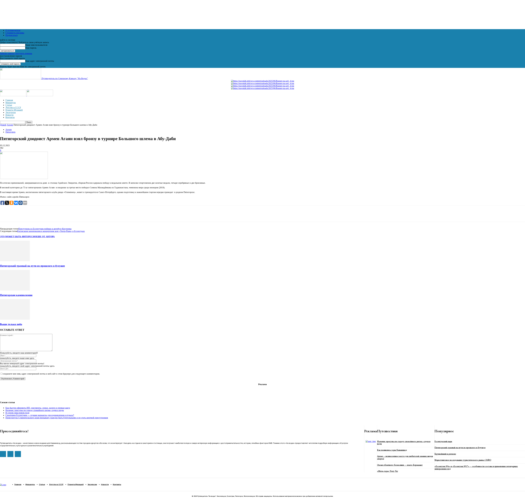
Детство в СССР (13, 107)
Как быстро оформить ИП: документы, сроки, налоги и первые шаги (37, 408)
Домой (3, 125)
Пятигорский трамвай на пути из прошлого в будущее (32, 265)
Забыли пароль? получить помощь (16, 53)
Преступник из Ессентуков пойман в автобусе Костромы (45, 229)
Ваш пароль (30, 48)
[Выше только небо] (15, 319)
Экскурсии (10, 112)
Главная (9, 100)
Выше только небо (11, 324)
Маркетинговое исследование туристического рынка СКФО (462, 460)
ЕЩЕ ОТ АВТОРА (45, 236)
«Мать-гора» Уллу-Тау (387, 471)
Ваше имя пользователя (36, 45)
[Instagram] (10, 454)
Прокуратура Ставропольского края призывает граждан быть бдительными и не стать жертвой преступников (56, 418)
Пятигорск (10, 132)
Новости (9, 115)
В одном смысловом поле (17, 413)
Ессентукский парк (443, 441)
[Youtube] (3, 454)
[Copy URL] (33, 216)
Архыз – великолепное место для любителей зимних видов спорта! (405, 457)
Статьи (8, 105)
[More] (43, 216)
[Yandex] (18, 454)
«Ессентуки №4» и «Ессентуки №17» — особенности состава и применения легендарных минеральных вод (476, 467)
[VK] (24, 216)
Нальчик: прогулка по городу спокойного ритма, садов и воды (34, 410)
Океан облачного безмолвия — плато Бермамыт (400, 464)
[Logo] (13, 95)
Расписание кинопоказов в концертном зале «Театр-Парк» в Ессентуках (51, 231)
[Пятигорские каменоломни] (15, 290)
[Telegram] (14, 216)
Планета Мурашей (14, 110)
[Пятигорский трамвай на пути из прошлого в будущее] (15, 260)
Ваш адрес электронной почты (39, 61)
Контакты (10, 117)
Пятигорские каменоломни (16, 295)
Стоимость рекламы (14, 33)
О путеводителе (12, 30)
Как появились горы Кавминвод (392, 450)
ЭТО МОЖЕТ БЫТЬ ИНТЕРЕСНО (18, 236)
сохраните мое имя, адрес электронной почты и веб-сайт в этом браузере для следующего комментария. (51, 374)
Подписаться (11, 35)
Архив (10, 125)
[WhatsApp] (4, 216)
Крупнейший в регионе (445, 453)
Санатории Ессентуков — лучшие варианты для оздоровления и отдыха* (39, 415)
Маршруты (10, 102)
